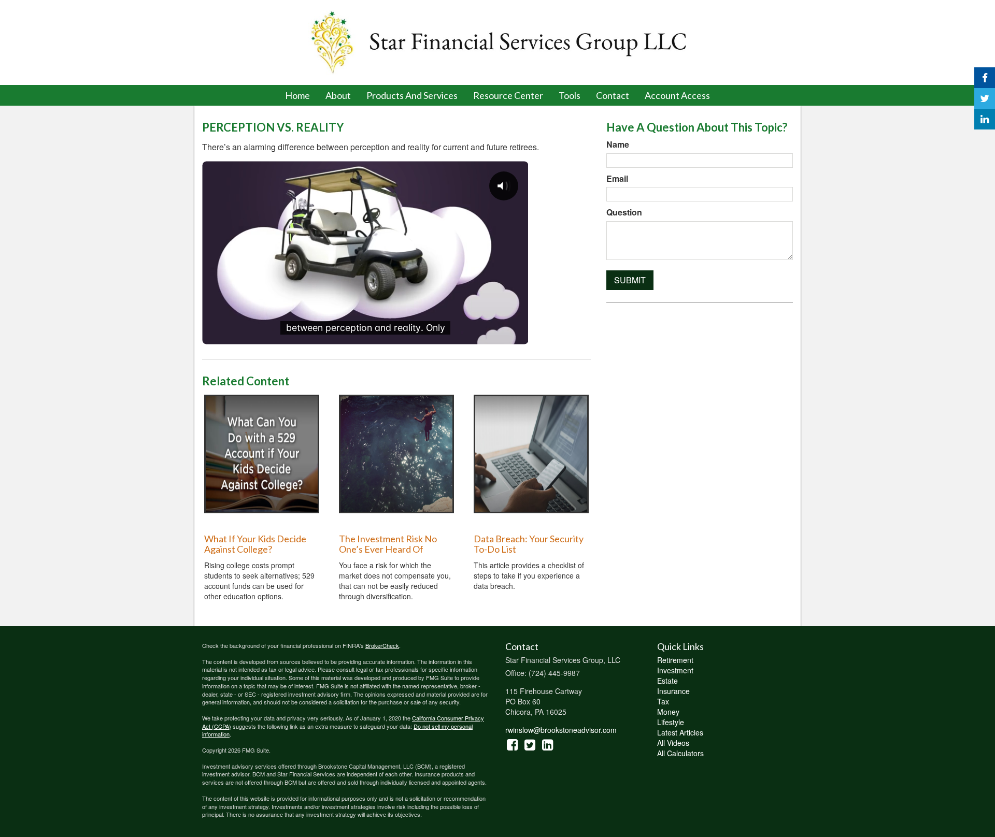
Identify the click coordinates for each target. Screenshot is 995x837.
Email (617, 178)
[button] (338, 95)
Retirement (675, 660)
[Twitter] (984, 98)
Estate (667, 680)
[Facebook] (984, 77)
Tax (663, 701)
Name (617, 144)
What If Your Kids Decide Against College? (255, 544)
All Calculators (680, 753)
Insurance (673, 691)
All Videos (673, 743)
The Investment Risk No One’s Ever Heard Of (388, 544)
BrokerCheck (382, 645)
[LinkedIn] (984, 119)
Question (624, 212)
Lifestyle (670, 722)
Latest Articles (680, 732)
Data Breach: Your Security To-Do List (529, 544)
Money (668, 711)
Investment (675, 670)
